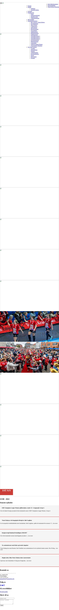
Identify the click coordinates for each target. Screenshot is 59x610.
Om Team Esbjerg (32, 47)
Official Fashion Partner (36, 44)
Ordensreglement (35, 18)
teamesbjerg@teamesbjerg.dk (7, 578)
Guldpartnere (34, 26)
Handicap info (34, 17)
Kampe (29, 5)
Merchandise (31, 19)
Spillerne (33, 8)
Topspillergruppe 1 (35, 36)
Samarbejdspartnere (32, 21)
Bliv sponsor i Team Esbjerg (38, 22)
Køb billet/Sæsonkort (53, 4)
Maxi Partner (34, 25)
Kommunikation (35, 54)
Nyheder (30, 11)
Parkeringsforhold (35, 15)
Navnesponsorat (35, 40)
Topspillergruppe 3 (35, 39)
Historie (33, 51)
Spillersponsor (34, 34)
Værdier (33, 48)
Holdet (29, 7)
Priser (32, 14)
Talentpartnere (34, 32)
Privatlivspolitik (4, 591)
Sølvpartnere (34, 28)
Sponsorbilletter (51, 5)
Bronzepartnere (34, 29)
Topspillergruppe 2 (35, 37)
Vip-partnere (34, 30)
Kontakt (33, 58)
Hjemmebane (34, 50)
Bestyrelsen (33, 56)
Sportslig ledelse (35, 10)
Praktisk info (31, 12)
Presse (32, 55)
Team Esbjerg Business (53, 7)
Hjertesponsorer (35, 33)
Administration (34, 52)
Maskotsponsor (34, 41)
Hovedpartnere (34, 23)
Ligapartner (33, 43)
